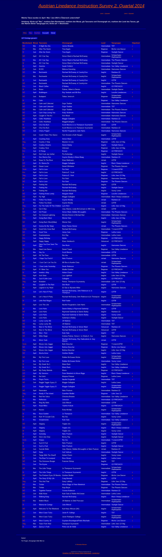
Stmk (24, 169)
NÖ (24, 46)
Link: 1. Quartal (105, 13)
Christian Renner (81, 544)
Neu (30, 33)
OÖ (24, 163)
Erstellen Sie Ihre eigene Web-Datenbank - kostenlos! (81, 553)
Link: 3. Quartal (129, 13)
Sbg (24, 142)
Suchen (37, 33)
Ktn (24, 86)
